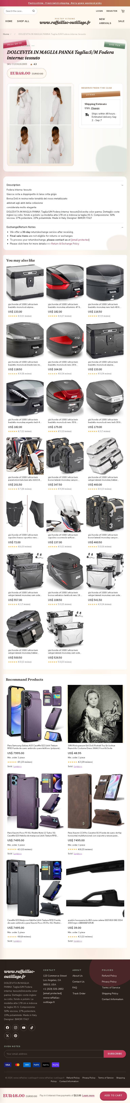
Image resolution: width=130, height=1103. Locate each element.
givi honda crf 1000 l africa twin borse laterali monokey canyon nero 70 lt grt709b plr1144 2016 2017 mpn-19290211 (103, 536)
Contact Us (78, 981)
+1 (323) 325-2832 (53, 989)
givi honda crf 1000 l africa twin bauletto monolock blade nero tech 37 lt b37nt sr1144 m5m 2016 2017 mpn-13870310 (25, 363)
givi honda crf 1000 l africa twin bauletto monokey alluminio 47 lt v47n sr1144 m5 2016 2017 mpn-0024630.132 (64, 306)
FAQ (74, 987)
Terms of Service (111, 987)
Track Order (78, 993)
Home (8, 21)
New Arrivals (105, 21)
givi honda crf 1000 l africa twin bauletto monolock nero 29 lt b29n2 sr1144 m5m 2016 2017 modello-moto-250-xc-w (63, 363)
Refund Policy (109, 975)
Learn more (88, 1095)
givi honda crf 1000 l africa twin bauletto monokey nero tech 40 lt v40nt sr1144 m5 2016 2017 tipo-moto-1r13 (104, 306)
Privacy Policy (109, 981)
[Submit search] (33, 11)
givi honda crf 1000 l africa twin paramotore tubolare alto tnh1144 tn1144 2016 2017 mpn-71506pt (24, 479)
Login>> (18, 766)
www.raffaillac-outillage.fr (65, 21)
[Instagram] (15, 1027)
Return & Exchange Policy (65, 243)
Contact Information (112, 999)
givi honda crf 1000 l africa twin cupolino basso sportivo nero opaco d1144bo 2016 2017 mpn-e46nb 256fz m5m (24, 536)
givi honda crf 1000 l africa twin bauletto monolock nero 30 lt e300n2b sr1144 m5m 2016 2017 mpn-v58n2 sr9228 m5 (63, 421)
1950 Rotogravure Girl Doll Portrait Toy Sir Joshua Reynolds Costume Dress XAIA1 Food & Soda (91, 747)
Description (13, 185)
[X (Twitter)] (7, 1035)
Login (99, 11)
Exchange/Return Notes (21, 227)
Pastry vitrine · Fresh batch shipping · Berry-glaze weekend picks (65, 3)
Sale (121, 21)
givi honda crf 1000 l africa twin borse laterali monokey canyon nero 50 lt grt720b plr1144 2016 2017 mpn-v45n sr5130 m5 (63, 479)
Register (111, 11)
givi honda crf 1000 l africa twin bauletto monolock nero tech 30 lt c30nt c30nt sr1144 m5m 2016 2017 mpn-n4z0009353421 (104, 421)
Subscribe (115, 1053)
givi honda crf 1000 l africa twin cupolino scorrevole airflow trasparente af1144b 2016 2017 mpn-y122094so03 (63, 536)
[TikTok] (31, 1027)
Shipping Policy (110, 993)
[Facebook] (7, 1027)
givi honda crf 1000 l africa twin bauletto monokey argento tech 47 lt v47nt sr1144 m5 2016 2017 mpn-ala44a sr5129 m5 (24, 421)
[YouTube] (23, 1027)
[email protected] (80, 239)
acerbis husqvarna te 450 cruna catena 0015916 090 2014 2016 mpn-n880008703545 (95, 921)
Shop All (23, 21)
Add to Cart (113, 1095)
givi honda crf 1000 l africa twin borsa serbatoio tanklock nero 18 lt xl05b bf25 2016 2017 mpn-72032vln (65, 594)
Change (95, 108)
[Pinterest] (15, 1035)
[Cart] (123, 11)
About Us (77, 975)
